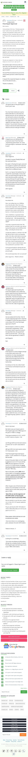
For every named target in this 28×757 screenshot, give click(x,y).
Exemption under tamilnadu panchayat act (13, 614)
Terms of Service (21, 740)
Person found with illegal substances (11, 594)
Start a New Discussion (14, 636)
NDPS (14, 7)
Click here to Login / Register (10, 570)
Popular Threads (14, 726)
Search (23, 692)
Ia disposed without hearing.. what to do (12, 596)
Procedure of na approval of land (11, 620)
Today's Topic (14, 724)
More (13, 9)
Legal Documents (5, 706)
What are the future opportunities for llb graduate (14, 583)
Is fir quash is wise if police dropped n (13, 672)
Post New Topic (14, 729)
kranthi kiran (8, 286)
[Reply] (24, 134)
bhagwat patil (8, 263)
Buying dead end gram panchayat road (12, 627)
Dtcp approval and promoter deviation (12, 608)
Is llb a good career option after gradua (13, 675)
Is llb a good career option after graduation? (12, 585)
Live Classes (8, 5)
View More (3, 601)
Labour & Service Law (20, 703)
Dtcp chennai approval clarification (11, 625)
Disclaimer (8, 741)
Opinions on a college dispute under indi (14, 669)
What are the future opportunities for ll (14, 678)
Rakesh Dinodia (8, 102)
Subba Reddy (9, 20)
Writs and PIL (7, 7)
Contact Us (19, 741)
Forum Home (14, 719)
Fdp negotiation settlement (8, 589)
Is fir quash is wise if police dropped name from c (14, 590)
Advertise (15, 740)
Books (21, 5)
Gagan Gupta (8, 137)
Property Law (4, 709)
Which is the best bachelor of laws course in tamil (14, 581)
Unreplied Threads (14, 640)
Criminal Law (4, 703)
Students (17, 709)
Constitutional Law (19, 700)
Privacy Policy (13, 741)
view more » (24, 688)
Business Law (4, 700)
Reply (5, 90)
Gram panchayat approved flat (10, 629)
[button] (24, 21)
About (4, 740)
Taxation (11, 709)
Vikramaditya (8, 423)
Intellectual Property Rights (17, 706)
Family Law (11, 703)
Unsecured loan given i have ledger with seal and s (14, 587)
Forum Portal (14, 721)
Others (22, 709)
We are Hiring (9, 740)
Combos (16, 5)
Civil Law (11, 700)
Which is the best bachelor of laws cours (14, 684)
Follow (13, 90)
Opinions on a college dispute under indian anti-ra (14, 592)
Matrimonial (20, 7)
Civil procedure (5, 598)
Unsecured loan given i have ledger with (14, 681)
